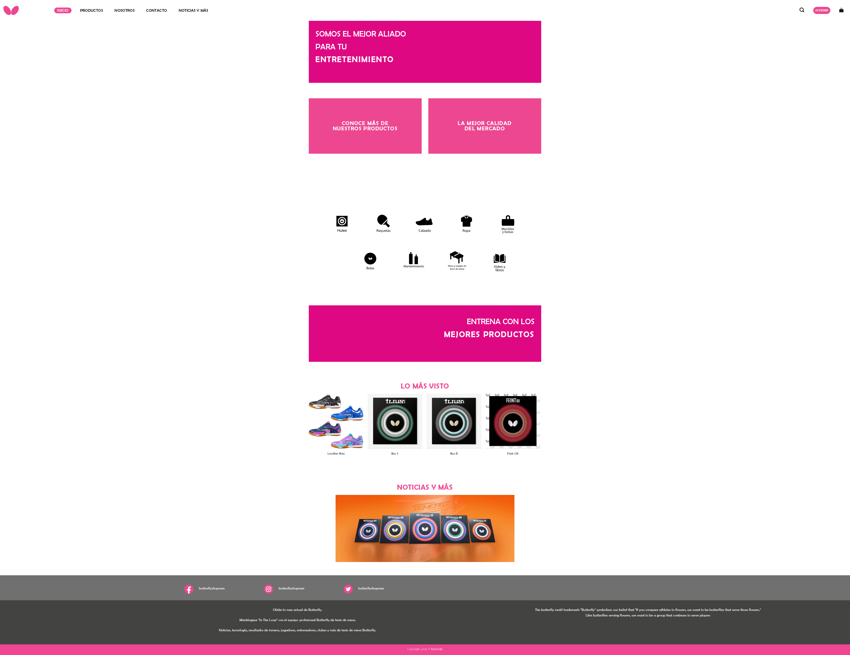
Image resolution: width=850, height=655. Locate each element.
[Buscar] (802, 10)
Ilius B (454, 453)
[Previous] (309, 429)
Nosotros (124, 10)
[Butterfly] (25, 10)
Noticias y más (193, 10)
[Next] (540, 429)
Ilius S (394, 453)
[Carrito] (841, 10)
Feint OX (512, 453)
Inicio (62, 10)
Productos (91, 10)
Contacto (156, 10)
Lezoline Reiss (336, 453)
